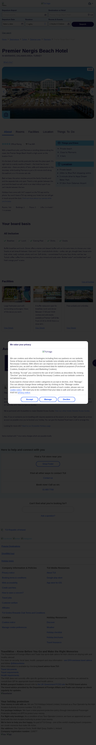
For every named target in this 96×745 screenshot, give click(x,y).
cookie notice (16, 390)
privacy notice (24, 392)
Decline (66, 399)
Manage (48, 399)
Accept (29, 399)
